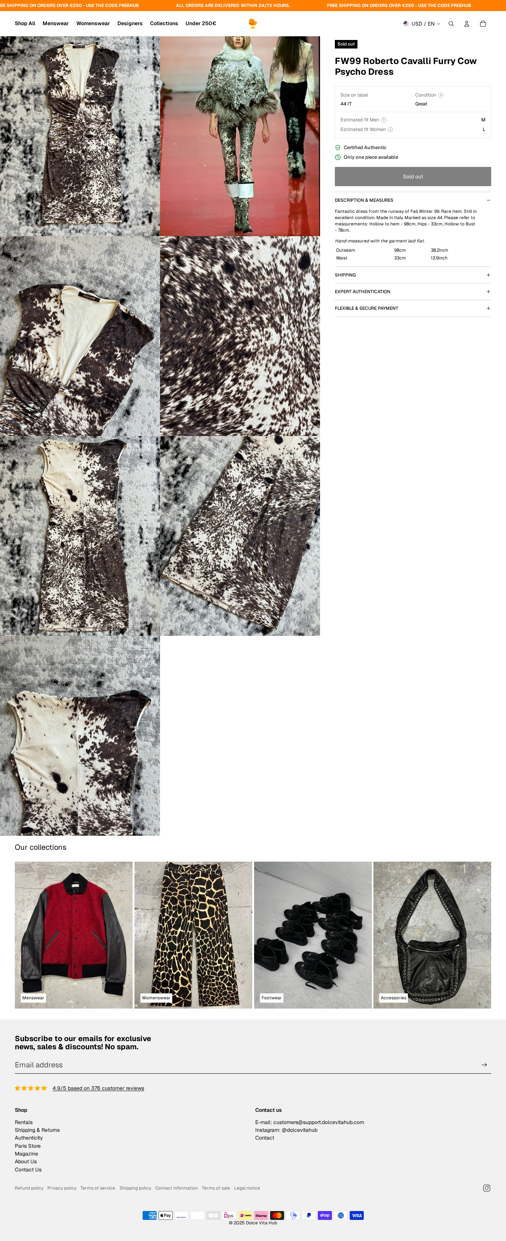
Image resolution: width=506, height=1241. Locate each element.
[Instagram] (486, 1188)
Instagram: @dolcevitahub (286, 1130)
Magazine (26, 1153)
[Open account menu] (467, 24)
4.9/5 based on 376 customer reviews (98, 1088)
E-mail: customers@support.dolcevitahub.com (309, 1122)
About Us (26, 1161)
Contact (264, 1137)
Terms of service (97, 1188)
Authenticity (29, 1137)
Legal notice (247, 1188)
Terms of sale (216, 1188)
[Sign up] (484, 1065)
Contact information (176, 1188)
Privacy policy (61, 1188)
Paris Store (28, 1146)
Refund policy (29, 1188)
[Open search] (451, 24)
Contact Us (28, 1169)
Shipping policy (135, 1188)
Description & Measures (364, 200)
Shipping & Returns (37, 1130)
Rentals (24, 1122)
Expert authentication (362, 292)
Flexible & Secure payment (366, 308)
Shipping (345, 275)
